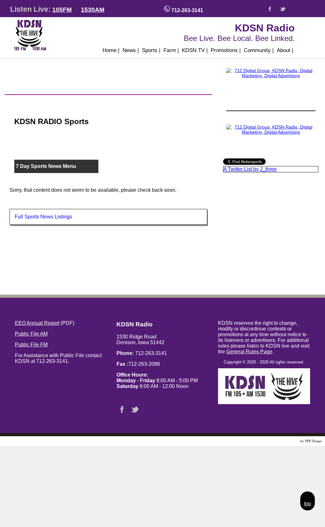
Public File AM (31, 334)
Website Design (288, 441)
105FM (62, 9)
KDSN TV (195, 50)
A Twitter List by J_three (250, 169)
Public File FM (31, 344)
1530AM (92, 9)
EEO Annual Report (37, 323)
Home (111, 50)
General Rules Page (249, 351)
